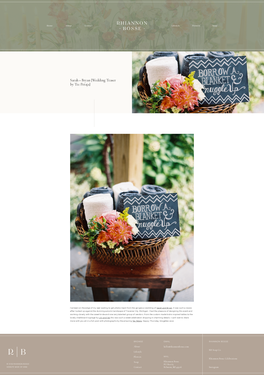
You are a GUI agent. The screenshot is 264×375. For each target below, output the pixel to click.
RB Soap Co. (215, 350)
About (69, 26)
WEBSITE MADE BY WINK (17, 367)
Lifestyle (176, 26)
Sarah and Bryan (164, 308)
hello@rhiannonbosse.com (176, 346)
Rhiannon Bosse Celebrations (223, 358)
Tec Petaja (137, 321)
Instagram (214, 367)
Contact (88, 26)
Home (50, 26)
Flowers (196, 26)
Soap (214, 26)
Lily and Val (104, 318)
